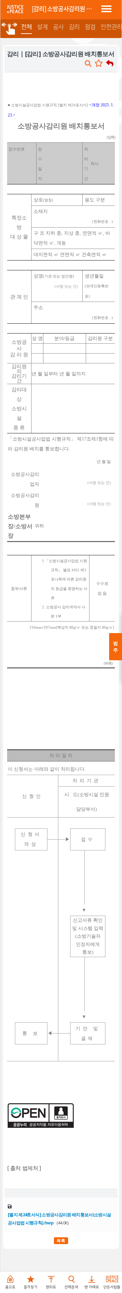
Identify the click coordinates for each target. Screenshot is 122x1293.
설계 (42, 27)
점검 (90, 27)
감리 (74, 27)
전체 (26, 27)
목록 (61, 1240)
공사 (58, 27)
